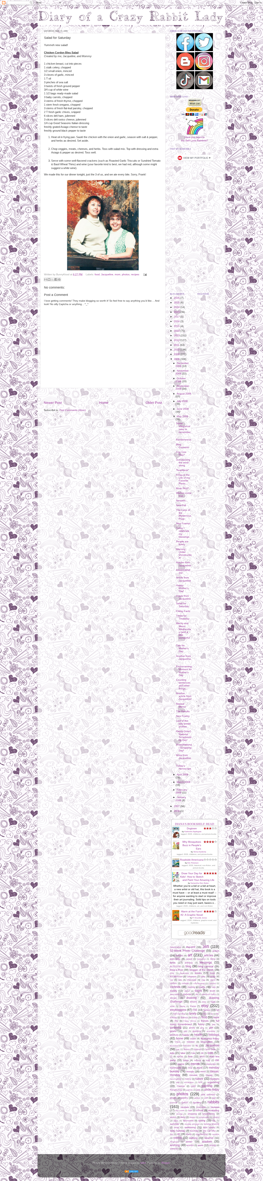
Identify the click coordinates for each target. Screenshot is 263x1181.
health (198, 1034)
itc (197, 1045)
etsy (204, 1005)
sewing (179, 1114)
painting (207, 1085)
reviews (215, 1107)
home (179, 1038)
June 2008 (183, 409)
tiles (171, 1134)
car (171, 980)
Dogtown (192, 828)
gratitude (174, 1035)
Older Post (154, 403)
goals (173, 1031)
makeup (197, 1060)
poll (206, 1098)
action (215, 951)
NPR (200, 1082)
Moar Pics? (182, 488)
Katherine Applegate (192, 831)
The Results (183, 711)
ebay (204, 1002)
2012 (177, 340)
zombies (174, 1149)
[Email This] (45, 279)
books (198, 973)
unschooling (202, 1134)
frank (216, 1017)
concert (212, 983)
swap (176, 1127)
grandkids (211, 1031)
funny (201, 1024)
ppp (214, 1098)
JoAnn (187, 1049)
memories (211, 1064)
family (192, 1013)
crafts (202, 987)
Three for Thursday (182, 617)
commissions (199, 983)
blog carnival (205, 966)
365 (206, 946)
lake (183, 1053)
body (172, 973)
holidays (213, 1034)
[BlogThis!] (49, 279)
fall (217, 1010)
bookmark (184, 973)
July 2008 (182, 401)
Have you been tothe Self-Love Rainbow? (194, 139)
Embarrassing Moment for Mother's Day (184, 671)
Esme (193, 1006)
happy (185, 1035)
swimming (190, 1127)
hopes (193, 1038)
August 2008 (184, 393)
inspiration (207, 1041)
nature (199, 1078)
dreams (193, 1002)
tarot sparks (209, 1127)
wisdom (207, 1141)
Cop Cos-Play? (181, 453)
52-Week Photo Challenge (187, 950)
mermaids (175, 1067)
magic (186, 1060)
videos (177, 1137)
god (185, 1031)
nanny (188, 1079)
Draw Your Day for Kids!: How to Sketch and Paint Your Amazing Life (197, 877)
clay (203, 980)
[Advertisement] (103, 394)
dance (187, 991)
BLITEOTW (175, 966)
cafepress (191, 976)
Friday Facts (183, 611)
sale (190, 1110)
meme (180, 1064)
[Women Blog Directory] (131, 1172)
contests (175, 986)
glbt (211, 1027)
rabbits (213, 1102)
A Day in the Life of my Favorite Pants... (183, 479)
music (209, 1075)
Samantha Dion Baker (200, 883)
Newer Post (53, 403)
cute (214, 987)
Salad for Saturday (182, 605)
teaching (194, 1131)
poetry (184, 1098)
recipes (135, 274)
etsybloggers (178, 1009)
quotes (197, 1102)
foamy (195, 1017)
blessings (206, 962)
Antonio (179, 955)
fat (212, 1014)
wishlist (190, 1145)
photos (126, 274)
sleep (183, 1117)
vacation (215, 1134)
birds (173, 962)
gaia (213, 1024)
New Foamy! (183, 523)
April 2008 (182, 774)
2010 (177, 349)
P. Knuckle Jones (200, 918)
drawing (191, 997)
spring (201, 1120)
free (176, 1021)
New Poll (181, 505)
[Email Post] (144, 274)
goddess (197, 1031)
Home (103, 403)
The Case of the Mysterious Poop (183, 514)
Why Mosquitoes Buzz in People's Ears (191, 845)
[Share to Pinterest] (59, 279)
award (189, 959)
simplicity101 (208, 1114)
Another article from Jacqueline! (184, 696)
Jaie (177, 1049)
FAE (195, 1010)
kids (172, 1053)
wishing (175, 1145)
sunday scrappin (192, 1124)
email (172, 1006)
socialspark (204, 1117)
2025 (177, 302)
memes (195, 1063)
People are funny (182, 543)
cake (203, 976)
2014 (177, 331)
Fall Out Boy (179, 1014)
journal (197, 1049)
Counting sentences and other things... (183, 684)
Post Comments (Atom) (72, 410)
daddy (173, 990)
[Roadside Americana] (176, 866)
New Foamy (183, 716)
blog (188, 966)
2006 (177, 811)
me (217, 1060)
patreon (189, 1090)
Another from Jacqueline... (184, 659)
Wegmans (174, 1142)
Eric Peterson (193, 863)
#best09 (190, 947)
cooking (191, 987)
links (210, 1052)
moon (203, 1071)
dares (198, 990)
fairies (206, 1010)
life (202, 1053)
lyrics (202, 1056)
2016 (177, 321)
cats (180, 980)
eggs (213, 1002)
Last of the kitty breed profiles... (183, 724)
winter (189, 1141)
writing (212, 1145)
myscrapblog (175, 1079)
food (97, 274)
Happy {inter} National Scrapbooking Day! (183, 735)
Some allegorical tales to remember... (184, 429)
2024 (177, 307)
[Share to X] (52, 279)
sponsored (188, 1120)
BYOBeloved (176, 976)
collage (185, 983)
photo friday (211, 1089)
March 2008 (183, 782)
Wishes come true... (183, 494)
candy (213, 976)
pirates (173, 1098)
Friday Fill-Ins (189, 1021)
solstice (216, 1117)
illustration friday (210, 1038)
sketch (173, 1117)
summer (174, 1124)
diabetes (187, 994)
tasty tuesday (177, 1130)
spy (214, 1121)
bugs (212, 973)
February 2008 (181, 791)
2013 (177, 335)
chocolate (191, 980)
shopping (192, 1114)
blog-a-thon (176, 970)
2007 (177, 806)
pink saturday (208, 1094)
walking (193, 1138)
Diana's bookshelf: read (194, 824)
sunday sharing (211, 1124)
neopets (214, 1079)
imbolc (178, 1042)
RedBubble (201, 1107)
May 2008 (182, 416)
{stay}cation (175, 947)
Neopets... (182, 500)
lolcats (180, 1056)
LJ (171, 1056)
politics (197, 1098)
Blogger (165, 1162)
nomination (189, 1082)
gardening (175, 1027)
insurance (174, 1046)
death (212, 991)
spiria (176, 1121)
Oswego (181, 1086)
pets (198, 1090)
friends (205, 1021)
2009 (177, 354)
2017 (177, 316)
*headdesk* (182, 470)
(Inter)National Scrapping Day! (184, 747)
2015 (177, 326)
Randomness (183, 439)
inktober (191, 1042)
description (174, 994)
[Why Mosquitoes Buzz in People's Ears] (176, 848)
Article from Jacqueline (183, 579)
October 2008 (181, 380)
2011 (177, 345)
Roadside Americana (191, 859)
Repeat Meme (181, 705)
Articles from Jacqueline (183, 564)
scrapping (213, 1110)
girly (202, 1028)
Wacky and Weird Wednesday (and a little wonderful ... (183, 632)
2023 (177, 312)
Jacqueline (107, 274)
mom (117, 274)
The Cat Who (209, 1131)
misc (190, 1068)
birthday (189, 963)
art (190, 955)
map (208, 1060)
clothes (173, 983)
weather (209, 1138)
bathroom (201, 959)
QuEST (184, 1102)
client (212, 980)
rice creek (179, 1110)
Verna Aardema (199, 852)
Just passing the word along (183, 462)
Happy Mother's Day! (182, 588)
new (177, 1082)
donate (173, 998)
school (199, 1110)
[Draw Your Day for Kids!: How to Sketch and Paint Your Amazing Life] (176, 881)
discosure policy (209, 994)
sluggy (192, 1117)
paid (193, 1086)
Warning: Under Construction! (184, 553)
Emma (182, 1006)
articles (208, 955)
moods (190, 1071)
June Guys (210, 1049)
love (190, 1056)
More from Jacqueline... (184, 758)
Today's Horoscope (183, 767)
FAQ (205, 1014)
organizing (213, 1082)
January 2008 (181, 799)
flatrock (184, 1017)
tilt (178, 1134)
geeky (192, 1028)
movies (193, 1075)
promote (173, 1103)
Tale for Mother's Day (182, 648)
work (200, 1145)
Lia (193, 1053)
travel (189, 1134)
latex (143, 1162)
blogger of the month (201, 970)
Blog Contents (182, 446)
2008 (177, 359)
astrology (175, 959)
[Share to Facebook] (56, 279)
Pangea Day (176, 1090)
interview (187, 1046)
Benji (212, 959)
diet (196, 994)
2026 (177, 298)
